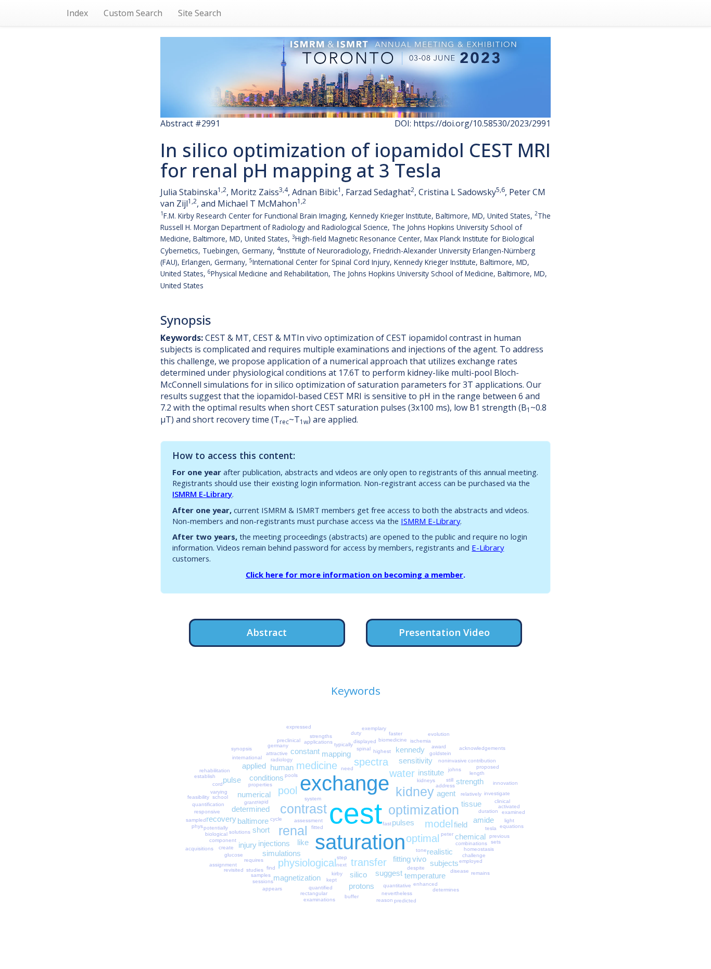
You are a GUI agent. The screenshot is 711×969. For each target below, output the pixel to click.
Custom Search (133, 13)
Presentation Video (444, 632)
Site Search (199, 13)
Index (77, 13)
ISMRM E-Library (202, 494)
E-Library (488, 547)
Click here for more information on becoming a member (354, 574)
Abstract (267, 632)
